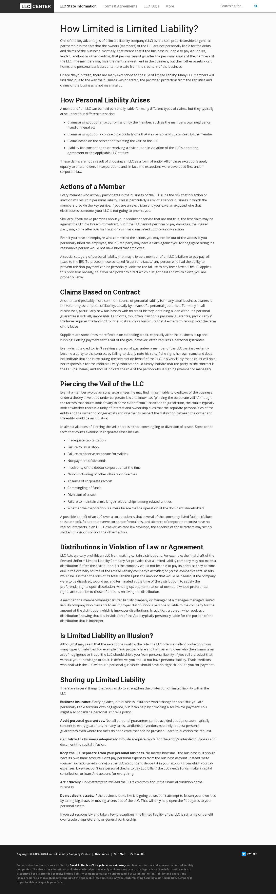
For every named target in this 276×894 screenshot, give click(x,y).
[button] (256, 6)
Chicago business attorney (108, 865)
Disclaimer (102, 854)
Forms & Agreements (120, 6)
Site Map (119, 854)
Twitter (251, 854)
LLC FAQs (151, 6)
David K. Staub (79, 865)
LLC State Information (78, 6)
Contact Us (137, 854)
